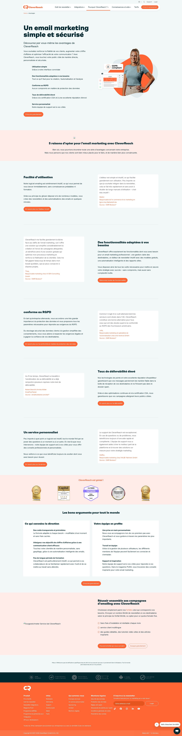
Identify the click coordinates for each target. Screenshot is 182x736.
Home (25, 13)
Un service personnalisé (76, 702)
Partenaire (49, 699)
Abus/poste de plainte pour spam (101, 708)
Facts (48, 714)
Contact (71, 708)
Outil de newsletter (29, 702)
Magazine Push (28, 708)
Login (156, 2)
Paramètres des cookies (98, 714)
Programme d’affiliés (30, 711)
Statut (48, 711)
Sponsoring (72, 705)
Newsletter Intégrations (31, 705)
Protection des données (98, 702)
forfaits (129, 610)
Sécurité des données (98, 699)
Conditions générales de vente (100, 711)
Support (149, 2)
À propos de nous (74, 699)
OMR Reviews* (111, 205)
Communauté (50, 708)
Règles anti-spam (96, 705)
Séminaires (49, 702)
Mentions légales (74, 711)
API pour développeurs (31, 720)
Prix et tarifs (27, 699)
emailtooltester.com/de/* (40, 395)
